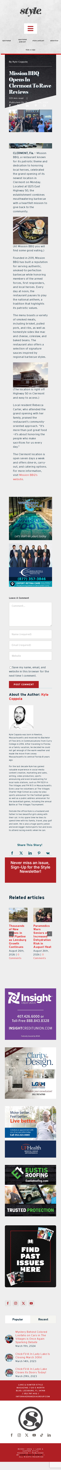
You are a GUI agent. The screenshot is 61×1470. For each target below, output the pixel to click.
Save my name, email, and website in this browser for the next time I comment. (29, 671)
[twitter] (27, 1435)
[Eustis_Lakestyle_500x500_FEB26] (30, 1167)
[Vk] (48, 853)
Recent (43, 1319)
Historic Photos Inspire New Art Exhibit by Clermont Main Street (42, 934)
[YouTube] (31, 1303)
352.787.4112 (30, 1394)
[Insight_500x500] (30, 990)
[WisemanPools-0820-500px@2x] (30, 498)
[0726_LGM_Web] (30, 1049)
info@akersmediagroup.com (33, 1396)
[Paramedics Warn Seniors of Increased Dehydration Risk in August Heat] (18, 915)
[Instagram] (16, 1303)
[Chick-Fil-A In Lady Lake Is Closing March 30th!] (9, 1355)
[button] (11, 933)
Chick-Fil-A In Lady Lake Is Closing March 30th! (32, 1355)
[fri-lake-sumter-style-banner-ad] (30, 545)
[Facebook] (10, 105)
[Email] (44, 105)
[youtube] (34, 1435)
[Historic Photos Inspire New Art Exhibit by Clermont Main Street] (42, 915)
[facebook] (12, 1435)
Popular (17, 1319)
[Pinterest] (36, 105)
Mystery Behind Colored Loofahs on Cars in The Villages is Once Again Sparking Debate (31, 1337)
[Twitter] (23, 1303)
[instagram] (19, 1435)
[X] (19, 105)
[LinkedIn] (27, 105)
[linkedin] (49, 1435)
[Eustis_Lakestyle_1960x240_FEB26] (30, 145)
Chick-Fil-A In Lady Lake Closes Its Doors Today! (31, 1370)
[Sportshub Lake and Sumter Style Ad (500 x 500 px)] (30, 1108)
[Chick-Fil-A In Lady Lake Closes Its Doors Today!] (9, 1370)
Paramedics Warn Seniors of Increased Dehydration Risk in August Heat (18, 936)
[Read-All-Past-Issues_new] (30, 1226)
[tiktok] (42, 1435)
